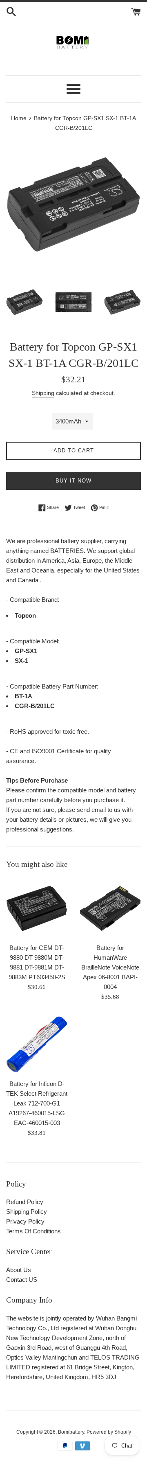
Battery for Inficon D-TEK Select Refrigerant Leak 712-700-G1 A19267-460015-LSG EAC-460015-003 (36, 1103)
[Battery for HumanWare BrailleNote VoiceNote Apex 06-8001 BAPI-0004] (110, 908)
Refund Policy (24, 1201)
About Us (18, 1269)
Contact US (21, 1279)
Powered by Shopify (109, 1432)
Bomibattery (71, 1432)
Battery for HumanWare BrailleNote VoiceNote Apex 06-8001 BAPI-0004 (110, 967)
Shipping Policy (26, 1211)
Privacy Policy (25, 1221)
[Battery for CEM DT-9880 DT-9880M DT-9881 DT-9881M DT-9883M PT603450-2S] (36, 908)
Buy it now (73, 481)
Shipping (43, 393)
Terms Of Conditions (33, 1231)
